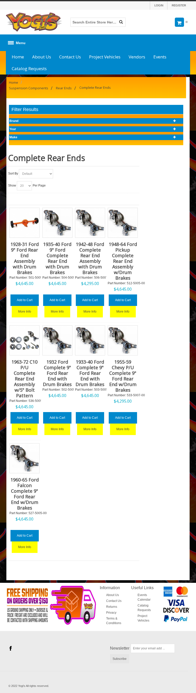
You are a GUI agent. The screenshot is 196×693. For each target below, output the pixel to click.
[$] (180, 22)
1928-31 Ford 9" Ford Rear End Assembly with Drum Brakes (24, 258)
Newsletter (119, 648)
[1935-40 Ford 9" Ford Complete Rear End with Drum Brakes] (57, 223)
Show (12, 185)
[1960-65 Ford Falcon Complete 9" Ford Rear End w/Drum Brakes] (24, 458)
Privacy (111, 612)
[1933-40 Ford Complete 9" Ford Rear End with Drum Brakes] (90, 340)
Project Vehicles (104, 57)
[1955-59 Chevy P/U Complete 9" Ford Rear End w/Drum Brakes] (123, 340)
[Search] (121, 22)
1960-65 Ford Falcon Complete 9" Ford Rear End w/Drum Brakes (24, 494)
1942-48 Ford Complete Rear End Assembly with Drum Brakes (90, 258)
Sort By (13, 173)
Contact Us (70, 57)
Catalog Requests (29, 68)
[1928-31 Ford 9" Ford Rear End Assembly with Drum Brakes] (24, 223)
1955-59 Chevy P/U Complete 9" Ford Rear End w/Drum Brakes (123, 376)
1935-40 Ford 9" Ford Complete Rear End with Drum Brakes (57, 258)
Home (18, 57)
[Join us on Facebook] (10, 648)
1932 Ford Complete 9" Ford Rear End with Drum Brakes (57, 373)
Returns (111, 607)
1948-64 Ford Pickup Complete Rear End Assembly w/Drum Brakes (123, 261)
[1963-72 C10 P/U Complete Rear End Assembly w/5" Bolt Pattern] (24, 340)
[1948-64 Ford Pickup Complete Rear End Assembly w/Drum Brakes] (123, 223)
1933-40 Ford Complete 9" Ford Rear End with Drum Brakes (90, 373)
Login (158, 5)
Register (179, 5)
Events (159, 57)
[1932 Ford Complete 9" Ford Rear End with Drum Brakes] (57, 340)
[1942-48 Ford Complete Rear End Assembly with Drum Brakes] (90, 223)
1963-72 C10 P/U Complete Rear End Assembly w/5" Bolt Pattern (24, 379)
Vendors (137, 57)
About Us (41, 57)
